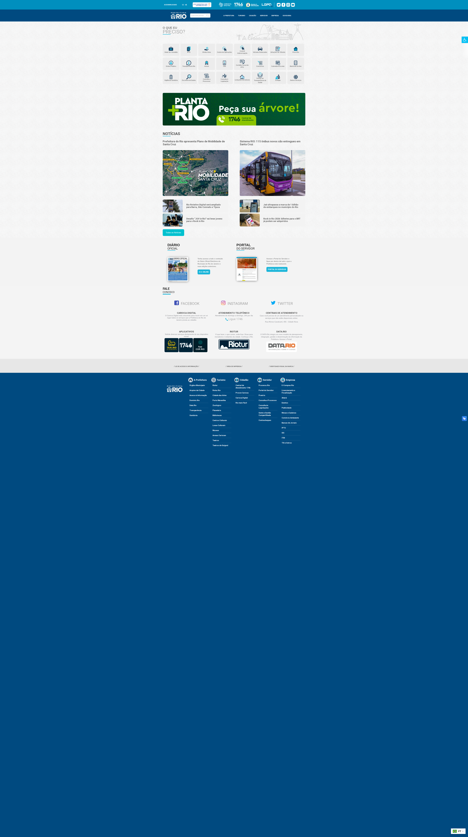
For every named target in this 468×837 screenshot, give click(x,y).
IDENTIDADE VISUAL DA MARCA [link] (281, 366)
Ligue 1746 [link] (236, 319)
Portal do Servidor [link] (277, 269)
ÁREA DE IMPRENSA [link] (234, 366)
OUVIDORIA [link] (287, 15)
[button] (207, 15)
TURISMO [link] (241, 15)
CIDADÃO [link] (252, 15)
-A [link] (183, 5)
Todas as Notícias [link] (173, 232)
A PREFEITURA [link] (228, 15)
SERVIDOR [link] (264, 15)
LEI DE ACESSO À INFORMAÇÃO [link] (186, 366)
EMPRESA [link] (275, 15)
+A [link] (186, 5)
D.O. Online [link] (204, 272)
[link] (465, 40)
